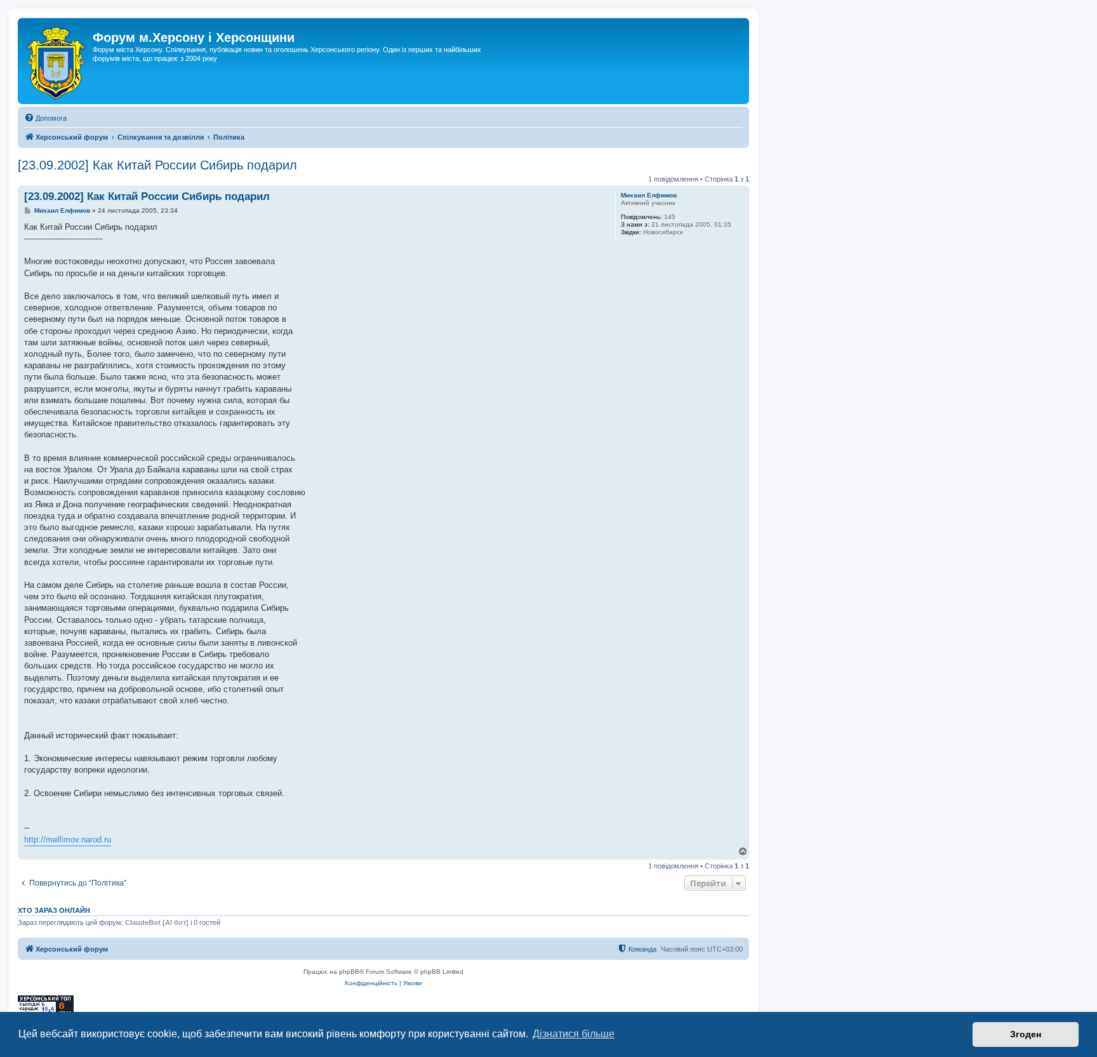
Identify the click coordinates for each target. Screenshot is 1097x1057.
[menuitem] (45, 118)
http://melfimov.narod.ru (67, 839)
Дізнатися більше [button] (574, 1033)
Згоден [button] (1025, 1034)
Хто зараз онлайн (54, 910)
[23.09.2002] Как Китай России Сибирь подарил (157, 165)
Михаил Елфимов (649, 195)
